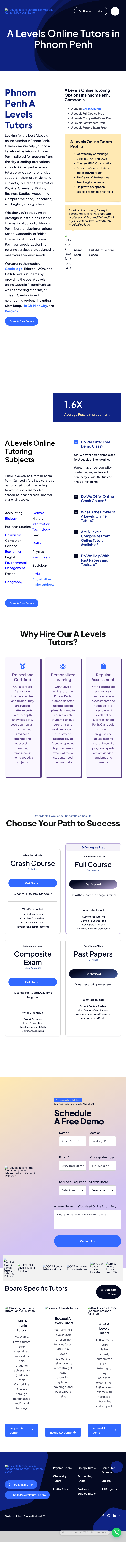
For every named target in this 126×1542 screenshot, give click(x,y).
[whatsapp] (120, 1515)
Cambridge (13, 269)
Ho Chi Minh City (35, 306)
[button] (95, 444)
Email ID (65, 1157)
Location (95, 1132)
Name (64, 1132)
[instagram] (108, 1515)
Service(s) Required (72, 1182)
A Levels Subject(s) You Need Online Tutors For (85, 1206)
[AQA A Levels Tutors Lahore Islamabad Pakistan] (27, 1466)
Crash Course (92, 108)
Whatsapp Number (102, 1157)
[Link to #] (115, 11)
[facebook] (103, 1515)
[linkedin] (114, 1515)
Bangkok (11, 311)
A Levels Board (98, 1182)
